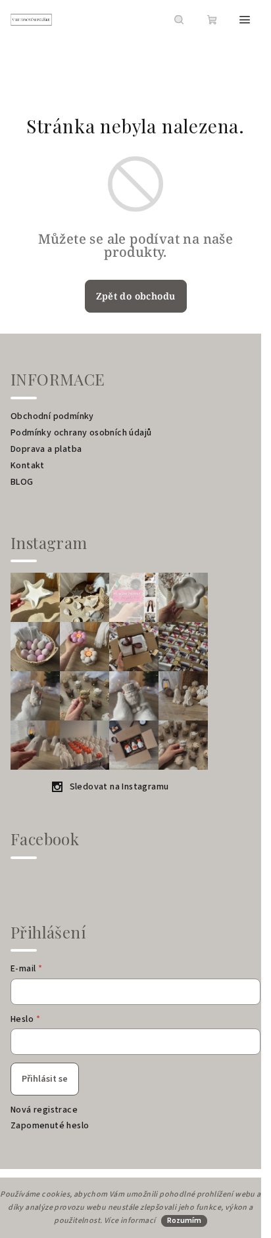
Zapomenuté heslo (50, 1125)
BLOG (22, 482)
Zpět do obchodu (136, 296)
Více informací (130, 1220)
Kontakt (28, 465)
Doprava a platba (46, 449)
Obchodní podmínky (52, 416)
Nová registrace (44, 1109)
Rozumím (184, 1220)
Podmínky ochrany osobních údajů (81, 432)
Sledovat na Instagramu (119, 786)
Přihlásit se (45, 1079)
